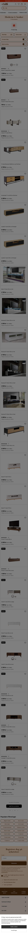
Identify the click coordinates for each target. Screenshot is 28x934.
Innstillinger (14, 930)
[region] (14, 924)
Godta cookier (14, 926)
